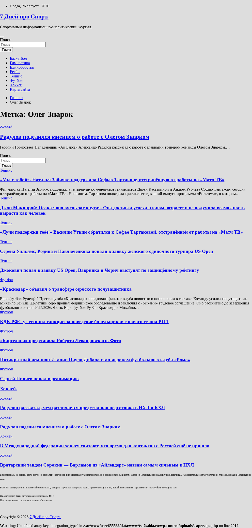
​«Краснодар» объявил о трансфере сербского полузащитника (66, 289)
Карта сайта (20, 89)
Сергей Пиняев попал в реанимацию (39, 378)
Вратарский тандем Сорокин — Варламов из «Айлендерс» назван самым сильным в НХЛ (97, 465)
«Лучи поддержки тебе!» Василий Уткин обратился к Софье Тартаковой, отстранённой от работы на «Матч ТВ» (121, 232)
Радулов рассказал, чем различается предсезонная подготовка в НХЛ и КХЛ (82, 407)
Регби (15, 72)
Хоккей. (8, 388)
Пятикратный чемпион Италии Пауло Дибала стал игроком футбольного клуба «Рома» (95, 359)
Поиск (5, 40)
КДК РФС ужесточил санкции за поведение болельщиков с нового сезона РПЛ (84, 321)
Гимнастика (20, 63)
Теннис (16, 76)
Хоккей (16, 85)
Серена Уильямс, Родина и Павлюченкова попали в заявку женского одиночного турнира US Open (106, 251)
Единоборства (22, 67)
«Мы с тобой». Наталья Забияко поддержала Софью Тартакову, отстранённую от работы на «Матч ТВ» (112, 179)
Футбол (16, 80)
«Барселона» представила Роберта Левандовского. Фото (60, 340)
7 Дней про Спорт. (24, 16)
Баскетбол (18, 58)
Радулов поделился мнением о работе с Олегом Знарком (74, 137)
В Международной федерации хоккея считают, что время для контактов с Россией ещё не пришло (104, 445)
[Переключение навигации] (2, 36)
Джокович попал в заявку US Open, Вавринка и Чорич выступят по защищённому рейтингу (99, 270)
